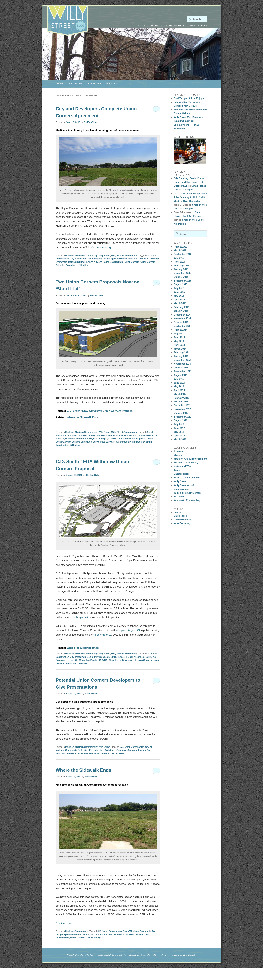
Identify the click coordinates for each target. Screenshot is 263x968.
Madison (69, 255)
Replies (83, 265)
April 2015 (179, 299)
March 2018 (180, 250)
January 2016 (181, 269)
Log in (177, 512)
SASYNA (90, 262)
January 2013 (181, 401)
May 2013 (179, 386)
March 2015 (180, 303)
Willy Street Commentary (124, 255)
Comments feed (182, 519)
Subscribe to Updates (102, 83)
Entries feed (180, 516)
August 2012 (180, 420)
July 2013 (179, 379)
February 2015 (181, 307)
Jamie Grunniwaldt (185, 955)
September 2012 (182, 416)
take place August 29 (127, 630)
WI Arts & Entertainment (187, 477)
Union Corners (132, 262)
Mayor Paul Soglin (98, 438)
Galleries (75, 83)
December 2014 (182, 314)
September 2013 (182, 371)
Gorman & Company (148, 259)
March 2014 (180, 348)
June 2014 (179, 337)
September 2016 (182, 254)
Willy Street (104, 255)
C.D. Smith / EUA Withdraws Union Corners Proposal (100, 410)
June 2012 (179, 428)
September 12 (103, 634)
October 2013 (181, 367)
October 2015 (181, 277)
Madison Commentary (86, 255)
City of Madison (78, 259)
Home (60, 83)
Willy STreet (99, 442)
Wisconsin (179, 496)
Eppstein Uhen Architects (124, 259)
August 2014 (180, 329)
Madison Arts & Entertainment (190, 458)
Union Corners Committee (78, 442)
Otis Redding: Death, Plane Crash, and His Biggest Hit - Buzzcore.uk (189, 182)
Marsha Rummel (76, 262)
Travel (177, 470)
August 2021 (180, 246)
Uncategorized (182, 473)
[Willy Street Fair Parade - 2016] (190, 151)
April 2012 (179, 435)
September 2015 (182, 280)
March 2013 (180, 394)
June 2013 (179, 382)
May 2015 (179, 295)
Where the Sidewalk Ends (83, 417)
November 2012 (182, 409)
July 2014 (179, 333)
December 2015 (182, 273)
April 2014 (179, 345)
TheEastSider (90, 122)
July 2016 (179, 258)
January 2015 (181, 311)
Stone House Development (109, 262)
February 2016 (181, 265)
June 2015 (179, 292)
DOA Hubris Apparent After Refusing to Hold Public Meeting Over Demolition (190, 197)
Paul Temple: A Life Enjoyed (189, 98)
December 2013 (182, 360)
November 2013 (182, 363)
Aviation (178, 451)
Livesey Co (61, 262)
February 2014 (181, 352)
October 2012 (181, 413)
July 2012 (179, 424)
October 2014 (181, 322)
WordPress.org (182, 523)
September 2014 (182, 326)
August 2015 (180, 284)
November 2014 (182, 318)
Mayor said (82, 617)
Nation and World (183, 466)
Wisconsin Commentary (187, 500)
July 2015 (179, 288)
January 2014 (181, 356)
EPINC (92, 435)
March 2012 (180, 439)
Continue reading (102, 247)
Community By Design (98, 259)
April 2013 (179, 390)
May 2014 (179, 341)
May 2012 (179, 432)
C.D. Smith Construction (132, 747)
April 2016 (179, 261)
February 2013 (181, 398)
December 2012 (182, 405)
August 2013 (180, 375)
